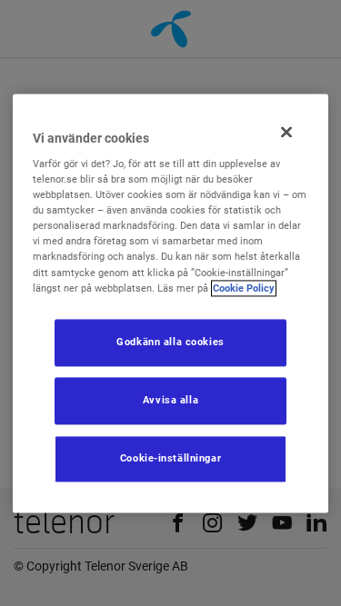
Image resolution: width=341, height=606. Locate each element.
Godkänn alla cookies (170, 341)
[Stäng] (286, 132)
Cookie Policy (244, 288)
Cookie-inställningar (170, 458)
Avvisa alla (170, 399)
